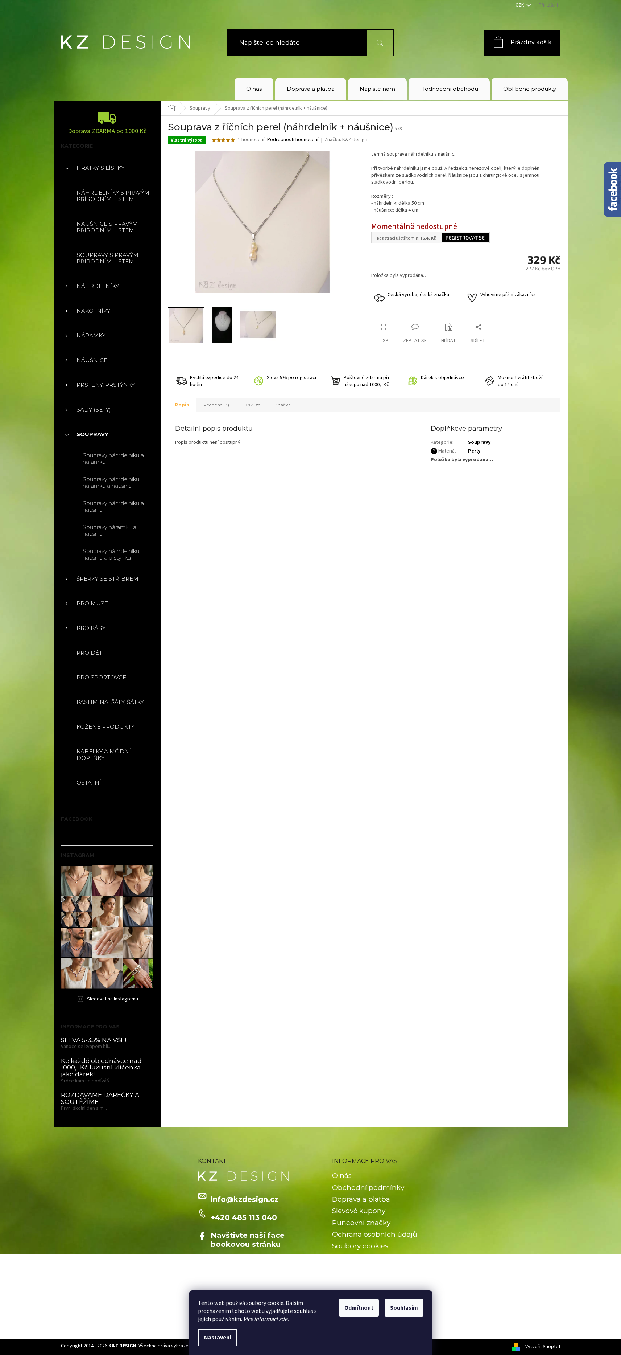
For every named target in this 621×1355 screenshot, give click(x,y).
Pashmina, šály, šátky (110, 702)
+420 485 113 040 (244, 1217)
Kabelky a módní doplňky (103, 754)
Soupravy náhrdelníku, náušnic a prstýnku (111, 554)
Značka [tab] (283, 405)
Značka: (345, 139)
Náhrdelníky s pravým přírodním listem (112, 195)
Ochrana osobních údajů (374, 1234)
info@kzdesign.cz (244, 1199)
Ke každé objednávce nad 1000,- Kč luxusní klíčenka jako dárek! (101, 1067)
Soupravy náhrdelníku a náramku (113, 458)
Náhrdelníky (97, 286)
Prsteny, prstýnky (105, 384)
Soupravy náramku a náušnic (109, 530)
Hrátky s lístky (100, 167)
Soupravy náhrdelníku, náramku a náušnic (111, 482)
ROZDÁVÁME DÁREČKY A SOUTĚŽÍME (100, 1098)
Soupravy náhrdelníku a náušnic (113, 506)
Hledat (376, 43)
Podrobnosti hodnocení (292, 139)
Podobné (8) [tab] (216, 405)
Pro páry (90, 628)
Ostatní (88, 782)
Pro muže (92, 603)
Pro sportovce (101, 677)
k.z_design (231, 1262)
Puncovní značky (361, 1223)
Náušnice (91, 360)
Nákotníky (93, 310)
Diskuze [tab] (252, 405)
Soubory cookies (360, 1246)
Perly (474, 451)
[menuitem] (254, 89)
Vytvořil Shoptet (542, 1347)
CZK (520, 5)
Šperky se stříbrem (107, 578)
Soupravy (92, 434)
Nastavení (217, 1338)
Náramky (90, 335)
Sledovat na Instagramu (112, 999)
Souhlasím (404, 1308)
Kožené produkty (105, 726)
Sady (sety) (93, 409)
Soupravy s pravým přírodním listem (107, 258)
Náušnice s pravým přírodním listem (107, 227)
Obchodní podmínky (368, 1187)
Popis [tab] (182, 405)
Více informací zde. (266, 1319)
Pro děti (90, 652)
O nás (342, 1175)
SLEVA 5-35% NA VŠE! (93, 1040)
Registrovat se (465, 237)
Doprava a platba (361, 1199)
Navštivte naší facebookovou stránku (248, 1239)
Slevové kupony (358, 1211)
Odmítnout (358, 1308)
